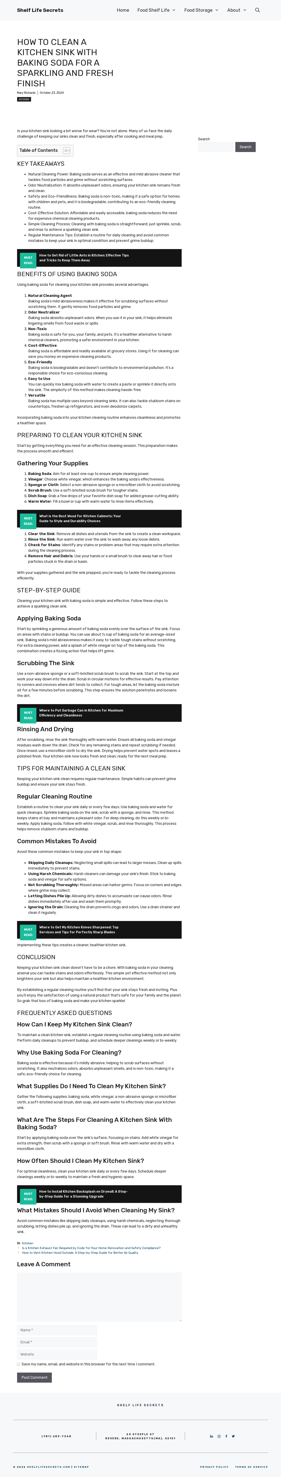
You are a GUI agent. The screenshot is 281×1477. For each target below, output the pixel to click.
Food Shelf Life (153, 10)
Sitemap (81, 1467)
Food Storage (198, 10)
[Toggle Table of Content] (64, 150)
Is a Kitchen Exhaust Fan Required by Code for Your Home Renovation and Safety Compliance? (91, 1248)
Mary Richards (26, 93)
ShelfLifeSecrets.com (48, 1467)
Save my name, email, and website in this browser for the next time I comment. (88, 1364)
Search (204, 139)
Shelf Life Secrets (40, 10)
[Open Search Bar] (257, 10)
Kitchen (24, 99)
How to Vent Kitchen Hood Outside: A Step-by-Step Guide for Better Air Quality (80, 1253)
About (233, 10)
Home (123, 10)
